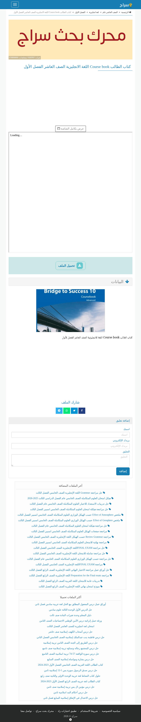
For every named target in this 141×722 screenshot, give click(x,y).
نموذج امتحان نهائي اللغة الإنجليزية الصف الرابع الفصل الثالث (69, 586)
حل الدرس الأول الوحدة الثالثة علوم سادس (70, 609)
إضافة (123, 471)
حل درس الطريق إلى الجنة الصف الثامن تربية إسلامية (70, 643)
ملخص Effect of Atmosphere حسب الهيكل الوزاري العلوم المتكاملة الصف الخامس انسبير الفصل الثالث (69, 515)
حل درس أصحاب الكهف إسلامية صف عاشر (70, 632)
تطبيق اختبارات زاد (67, 711)
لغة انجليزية (94, 12)
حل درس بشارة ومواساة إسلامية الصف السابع (70, 659)
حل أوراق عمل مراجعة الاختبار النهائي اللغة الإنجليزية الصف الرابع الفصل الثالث (69, 570)
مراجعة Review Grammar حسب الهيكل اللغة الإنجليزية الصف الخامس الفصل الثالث (69, 537)
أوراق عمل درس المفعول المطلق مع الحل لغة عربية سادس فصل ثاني (70, 604)
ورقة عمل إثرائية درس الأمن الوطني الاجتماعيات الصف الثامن (70, 620)
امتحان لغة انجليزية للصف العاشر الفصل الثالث (70, 626)
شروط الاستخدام (89, 711)
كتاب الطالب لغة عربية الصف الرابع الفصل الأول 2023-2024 (70, 681)
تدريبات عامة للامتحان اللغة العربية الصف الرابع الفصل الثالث (69, 581)
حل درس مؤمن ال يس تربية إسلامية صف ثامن (70, 687)
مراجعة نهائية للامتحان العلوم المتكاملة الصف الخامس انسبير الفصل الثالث (69, 542)
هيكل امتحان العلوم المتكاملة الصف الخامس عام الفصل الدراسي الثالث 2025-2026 (69, 498)
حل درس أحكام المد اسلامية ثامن (70, 692)
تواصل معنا (26, 711)
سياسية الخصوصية (111, 711)
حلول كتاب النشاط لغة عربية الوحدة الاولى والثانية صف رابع (70, 676)
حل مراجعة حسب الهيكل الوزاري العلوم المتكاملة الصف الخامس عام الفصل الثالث (69, 559)
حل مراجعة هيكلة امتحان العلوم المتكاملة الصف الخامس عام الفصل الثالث (69, 526)
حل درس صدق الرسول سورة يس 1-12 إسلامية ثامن (70, 670)
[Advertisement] (70, 98)
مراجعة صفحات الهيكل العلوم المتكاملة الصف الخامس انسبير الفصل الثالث (69, 531)
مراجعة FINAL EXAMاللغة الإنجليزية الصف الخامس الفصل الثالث (69, 564)
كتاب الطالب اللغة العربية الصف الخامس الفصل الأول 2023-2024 (70, 665)
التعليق (126, 451)
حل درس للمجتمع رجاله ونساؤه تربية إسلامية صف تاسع (70, 648)
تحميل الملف (67, 265)
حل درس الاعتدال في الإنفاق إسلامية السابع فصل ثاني (70, 698)
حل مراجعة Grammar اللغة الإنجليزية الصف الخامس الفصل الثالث (69, 492)
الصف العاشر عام (110, 12)
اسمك (126, 429)
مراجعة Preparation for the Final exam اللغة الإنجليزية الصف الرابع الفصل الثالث (69, 575)
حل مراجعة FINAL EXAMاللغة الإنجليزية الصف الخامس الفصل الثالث (69, 548)
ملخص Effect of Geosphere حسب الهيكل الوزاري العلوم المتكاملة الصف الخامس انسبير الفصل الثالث (69, 520)
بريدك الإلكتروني (121, 440)
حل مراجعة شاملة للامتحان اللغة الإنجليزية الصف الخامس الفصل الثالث (69, 553)
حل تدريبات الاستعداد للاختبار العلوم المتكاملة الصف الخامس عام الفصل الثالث (69, 504)
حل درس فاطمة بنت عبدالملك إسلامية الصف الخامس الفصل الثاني (70, 637)
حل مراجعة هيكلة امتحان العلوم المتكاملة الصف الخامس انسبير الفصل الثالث (69, 509)
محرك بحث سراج (45, 711)
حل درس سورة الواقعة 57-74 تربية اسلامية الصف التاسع (70, 654)
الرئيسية (125, 12)
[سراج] (126, 4)
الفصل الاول (80, 12)
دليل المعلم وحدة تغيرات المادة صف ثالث (70, 615)
